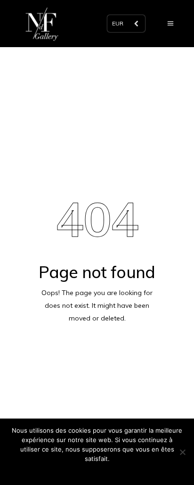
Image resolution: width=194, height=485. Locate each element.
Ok (97, 471)
